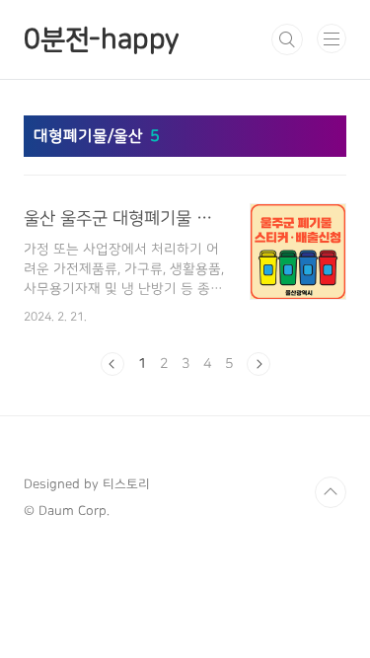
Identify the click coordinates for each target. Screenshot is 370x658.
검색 (287, 39)
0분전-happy (101, 39)
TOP (330, 492)
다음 (258, 364)
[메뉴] (331, 38)
